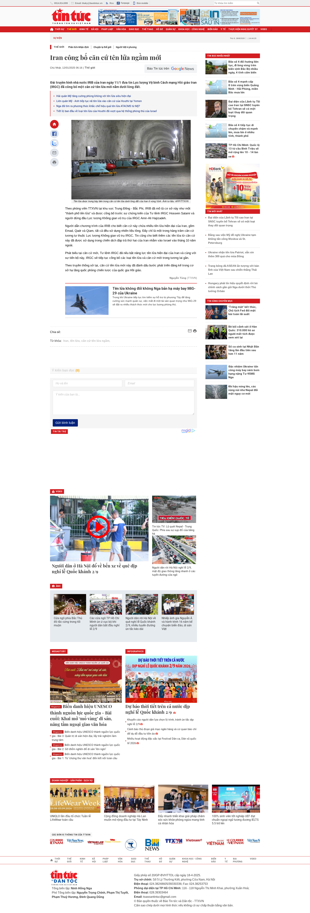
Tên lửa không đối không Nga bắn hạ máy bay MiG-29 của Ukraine (153, 290)
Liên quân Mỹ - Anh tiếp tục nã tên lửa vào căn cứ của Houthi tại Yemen (99, 101)
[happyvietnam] (100, 841)
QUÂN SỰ (170, 29)
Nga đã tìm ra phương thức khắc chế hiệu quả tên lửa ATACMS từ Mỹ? (98, 106)
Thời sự (59, 29)
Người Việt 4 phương (126, 47)
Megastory (56, 707)
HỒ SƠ (159, 29)
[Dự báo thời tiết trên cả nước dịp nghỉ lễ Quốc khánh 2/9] (161, 679)
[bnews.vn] (141, 845)
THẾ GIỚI (72, 29)
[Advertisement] (123, 357)
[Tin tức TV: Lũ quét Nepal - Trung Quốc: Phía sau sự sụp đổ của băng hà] (174, 509)
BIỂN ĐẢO (213, 29)
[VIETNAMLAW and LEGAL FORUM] (83, 843)
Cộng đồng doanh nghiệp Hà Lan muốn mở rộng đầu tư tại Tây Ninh (126, 817)
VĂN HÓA (121, 29)
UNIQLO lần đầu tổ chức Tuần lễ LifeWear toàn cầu (70, 817)
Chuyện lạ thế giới (102, 47)
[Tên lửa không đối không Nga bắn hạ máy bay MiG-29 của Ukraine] (87, 300)
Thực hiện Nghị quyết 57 (243, 29)
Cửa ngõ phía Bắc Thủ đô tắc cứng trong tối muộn (68, 621)
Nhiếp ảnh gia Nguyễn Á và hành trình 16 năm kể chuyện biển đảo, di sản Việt (177, 623)
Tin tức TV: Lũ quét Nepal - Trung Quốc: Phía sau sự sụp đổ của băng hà (173, 530)
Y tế (223, 29)
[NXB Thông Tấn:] (121, 845)
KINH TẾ (83, 29)
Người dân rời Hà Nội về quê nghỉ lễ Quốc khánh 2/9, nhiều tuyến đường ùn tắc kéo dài (141, 623)
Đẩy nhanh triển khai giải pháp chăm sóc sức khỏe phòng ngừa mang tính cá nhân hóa (181, 819)
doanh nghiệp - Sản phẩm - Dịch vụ (72, 780)
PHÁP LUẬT (107, 29)
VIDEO (263, 29)
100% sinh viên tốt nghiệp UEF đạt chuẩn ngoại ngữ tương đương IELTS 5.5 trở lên (235, 819)
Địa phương (237, 860)
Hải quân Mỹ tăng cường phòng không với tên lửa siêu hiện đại (93, 96)
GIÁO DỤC (134, 29)
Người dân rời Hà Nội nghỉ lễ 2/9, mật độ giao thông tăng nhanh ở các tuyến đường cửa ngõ (173, 571)
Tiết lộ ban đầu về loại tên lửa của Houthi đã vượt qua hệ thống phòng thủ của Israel (106, 111)
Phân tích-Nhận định (78, 47)
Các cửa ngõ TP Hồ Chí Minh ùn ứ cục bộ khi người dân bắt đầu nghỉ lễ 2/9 (104, 623)
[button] (192, 608)
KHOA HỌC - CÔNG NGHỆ (191, 29)
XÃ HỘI (94, 29)
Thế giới (59, 47)
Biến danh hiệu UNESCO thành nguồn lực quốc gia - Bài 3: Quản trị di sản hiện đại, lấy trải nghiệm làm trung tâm (86, 736)
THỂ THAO (147, 29)
